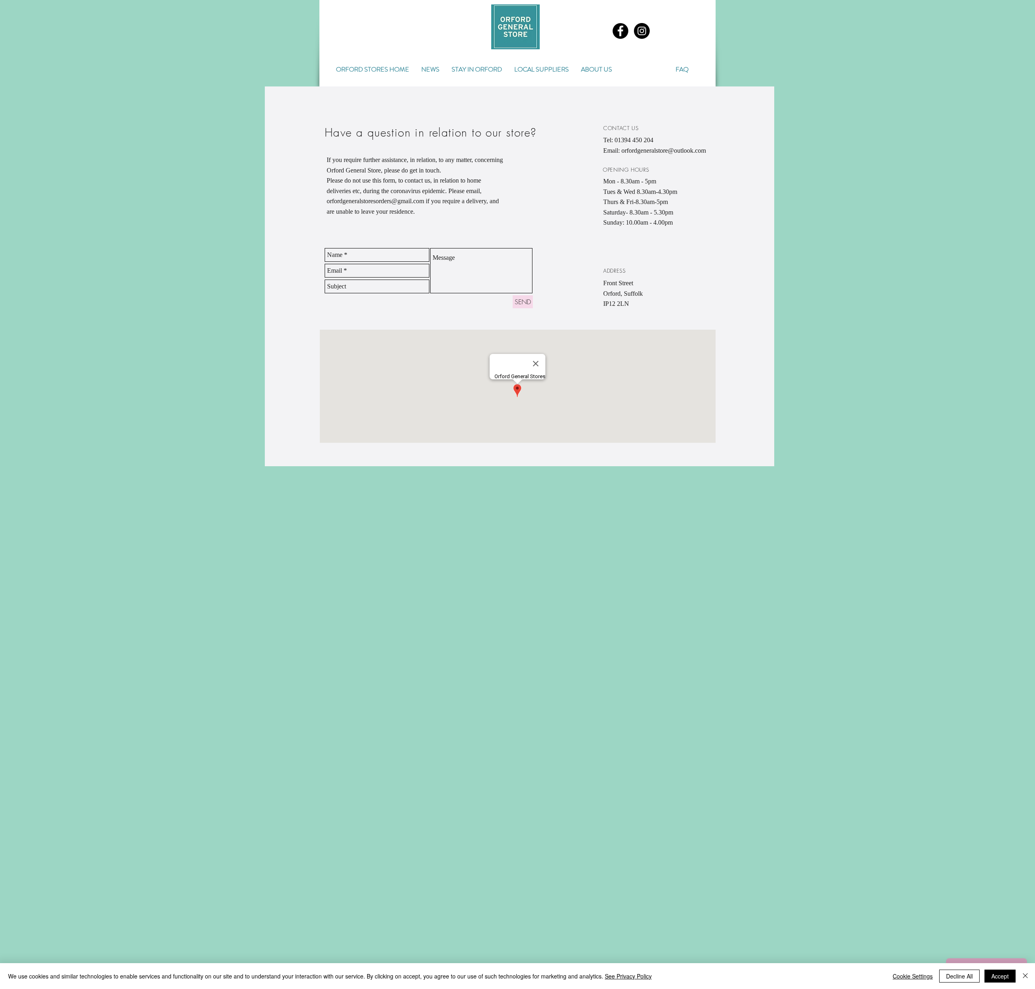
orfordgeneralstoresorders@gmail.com (375, 201)
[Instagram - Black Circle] (642, 31)
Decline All (959, 976)
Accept (1000, 976)
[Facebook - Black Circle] (620, 31)
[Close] (1025, 976)
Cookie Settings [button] (913, 976)
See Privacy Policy (628, 976)
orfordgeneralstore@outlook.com (663, 150)
